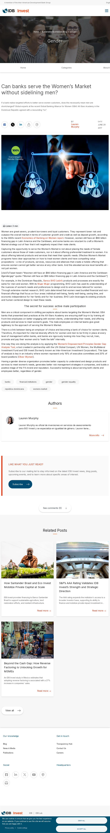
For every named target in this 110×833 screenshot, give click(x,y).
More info (94, 435)
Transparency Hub (64, 743)
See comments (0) (52, 508)
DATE (100, 122)
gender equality (69, 382)
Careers (60, 752)
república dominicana (14, 389)
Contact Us (61, 748)
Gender (73, 32)
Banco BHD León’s (53, 280)
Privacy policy (9, 828)
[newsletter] (6, 782)
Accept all (81, 829)
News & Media (9, 748)
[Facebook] (6, 774)
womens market (40, 389)
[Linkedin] (15, 774)
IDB (30, 813)
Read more (42, 610)
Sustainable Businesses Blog (54, 32)
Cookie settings (22, 828)
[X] (24, 774)
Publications (8, 752)
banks (7, 382)
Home (36, 32)
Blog (5, 743)
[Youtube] (33, 774)
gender (49, 382)
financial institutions (28, 382)
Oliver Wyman (26, 356)
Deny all (81, 820)
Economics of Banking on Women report (42, 238)
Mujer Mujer (43, 283)
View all (9, 710)
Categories (66, 67)
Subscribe (17, 484)
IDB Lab (39, 813)
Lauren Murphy (75, 125)
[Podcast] (43, 774)
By (72, 121)
